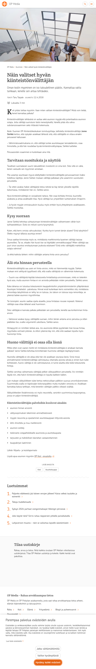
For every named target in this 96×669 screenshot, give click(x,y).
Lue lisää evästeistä (14, 641)
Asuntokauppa (51, 470)
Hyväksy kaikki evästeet (48, 662)
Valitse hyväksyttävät (48, 655)
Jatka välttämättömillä (48, 648)
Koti (39, 470)
